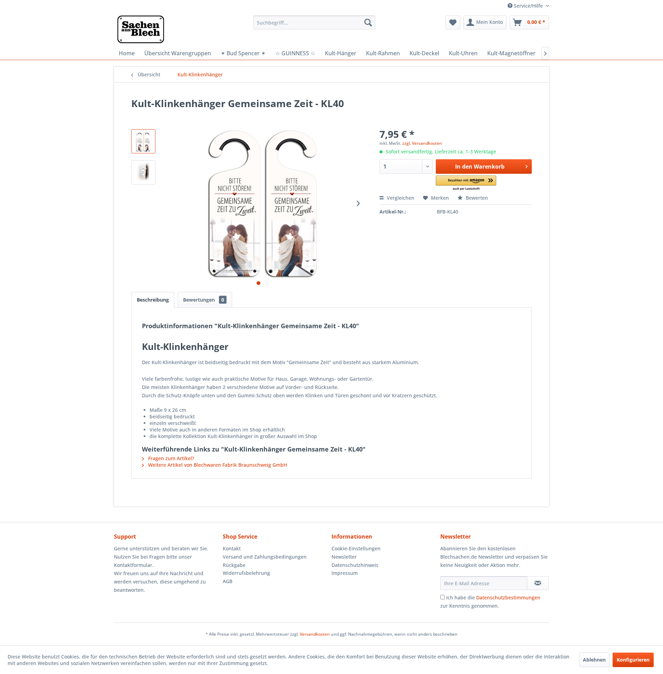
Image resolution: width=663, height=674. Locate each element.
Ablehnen (594, 659)
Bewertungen (203, 299)
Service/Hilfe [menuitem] (528, 5)
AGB (227, 581)
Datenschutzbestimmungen (508, 597)
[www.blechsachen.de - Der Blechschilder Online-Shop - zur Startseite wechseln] (140, 29)
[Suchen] (368, 22)
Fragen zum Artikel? (170, 458)
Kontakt (232, 548)
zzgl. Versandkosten (422, 143)
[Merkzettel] (452, 22)
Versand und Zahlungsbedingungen (265, 556)
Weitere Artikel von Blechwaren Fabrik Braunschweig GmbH (217, 465)
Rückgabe (234, 565)
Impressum (345, 573)
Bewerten (476, 197)
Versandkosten (315, 634)
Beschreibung (153, 299)
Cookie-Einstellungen (356, 548)
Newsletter (344, 556)
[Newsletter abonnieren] (538, 583)
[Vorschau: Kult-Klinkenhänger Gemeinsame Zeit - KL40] (143, 141)
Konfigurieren (633, 659)
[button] (466, 183)
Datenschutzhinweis (355, 565)
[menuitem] (314, 22)
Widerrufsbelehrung (246, 573)
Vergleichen (399, 197)
